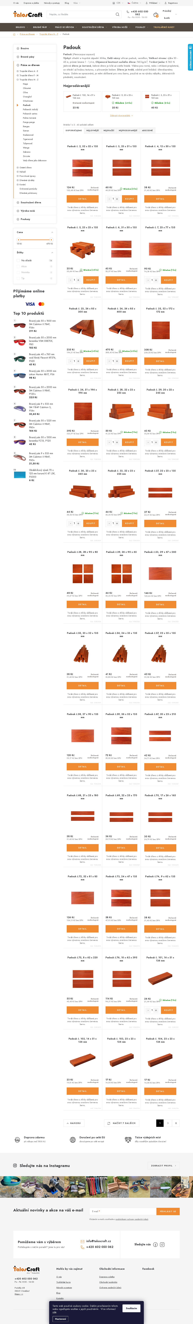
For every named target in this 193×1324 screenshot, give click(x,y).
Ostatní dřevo (26, 167)
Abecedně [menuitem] (147, 130)
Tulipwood (27, 143)
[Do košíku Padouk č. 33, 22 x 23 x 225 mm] (129, 523)
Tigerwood (28, 139)
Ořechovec (28, 101)
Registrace (172, 3)
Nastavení (60, 1319)
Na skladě (36, 260)
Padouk (27, 105)
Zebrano (27, 152)
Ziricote (26, 156)
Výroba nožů (28, 210)
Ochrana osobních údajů (110, 1287)
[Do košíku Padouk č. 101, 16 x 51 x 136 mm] (168, 1010)
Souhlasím (131, 1308)
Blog (67, 3)
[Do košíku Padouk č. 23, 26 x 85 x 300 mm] (91, 361)
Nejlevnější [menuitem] (92, 130)
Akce (36, 266)
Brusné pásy (27, 56)
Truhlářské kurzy (63, 1282)
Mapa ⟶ (19, 1294)
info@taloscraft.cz (98, 1241)
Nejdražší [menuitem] (109, 130)
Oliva (25, 92)
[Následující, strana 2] (168, 1123)
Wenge (26, 147)
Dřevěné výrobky (27, 180)
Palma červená (29, 118)
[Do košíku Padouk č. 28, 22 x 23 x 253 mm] (129, 442)
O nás (16, 3)
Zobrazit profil (162, 1165)
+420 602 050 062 (139, 13)
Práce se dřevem (30, 65)
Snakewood (28, 135)
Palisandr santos (30, 113)
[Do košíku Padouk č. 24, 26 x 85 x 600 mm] (129, 361)
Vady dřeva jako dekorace (34, 160)
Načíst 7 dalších (124, 1123)
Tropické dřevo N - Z (29, 79)
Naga (25, 83)
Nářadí (23, 171)
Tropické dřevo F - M (29, 75)
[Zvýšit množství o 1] (117, 199)
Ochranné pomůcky (28, 188)
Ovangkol (27, 96)
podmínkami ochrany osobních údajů (132, 1219)
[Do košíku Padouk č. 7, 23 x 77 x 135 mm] (168, 280)
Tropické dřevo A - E (29, 71)
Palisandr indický (30, 109)
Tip (36, 278)
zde (54, 1312)
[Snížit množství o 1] (109, 199)
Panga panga (29, 122)
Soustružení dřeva (31, 202)
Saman (26, 130)
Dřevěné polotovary (28, 193)
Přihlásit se (168, 1211)
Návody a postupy (52, 3)
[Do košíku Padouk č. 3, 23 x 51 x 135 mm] (129, 199)
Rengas (26, 126)
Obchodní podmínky (108, 1282)
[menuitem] (22, 27)
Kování (23, 184)
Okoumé (27, 88)
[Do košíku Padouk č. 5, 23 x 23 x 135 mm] (91, 280)
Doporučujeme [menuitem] (74, 130)
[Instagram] (162, 1244)
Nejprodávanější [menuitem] (128, 130)
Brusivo (25, 48)
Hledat (118, 14)
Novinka (36, 272)
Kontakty (60, 1298)
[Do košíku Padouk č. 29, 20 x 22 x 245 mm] (168, 442)
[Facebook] (155, 1244)
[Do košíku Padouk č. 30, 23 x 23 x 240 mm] (91, 523)
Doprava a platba (31, 3)
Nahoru (75, 1123)
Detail (83, 199)
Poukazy (25, 219)
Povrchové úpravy (27, 176)
